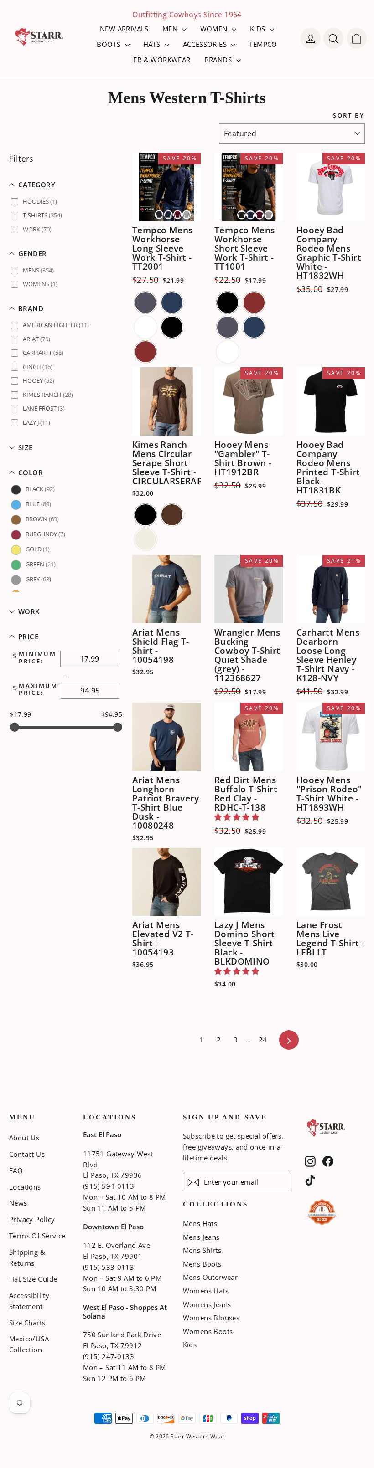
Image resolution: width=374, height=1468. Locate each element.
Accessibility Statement (29, 1301)
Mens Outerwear (210, 1277)
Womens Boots (208, 1331)
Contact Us (27, 1154)
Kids (190, 1344)
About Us (24, 1137)
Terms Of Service (37, 1235)
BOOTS (109, 44)
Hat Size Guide (33, 1278)
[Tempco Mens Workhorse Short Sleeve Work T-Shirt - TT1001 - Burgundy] (254, 302)
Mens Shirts (202, 1250)
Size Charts (27, 1322)
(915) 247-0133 (108, 1356)
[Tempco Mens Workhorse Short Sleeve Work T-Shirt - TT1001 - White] (227, 351)
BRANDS (219, 59)
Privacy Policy (32, 1219)
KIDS (258, 28)
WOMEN (214, 28)
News (18, 1202)
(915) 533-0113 (108, 1267)
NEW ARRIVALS (124, 28)
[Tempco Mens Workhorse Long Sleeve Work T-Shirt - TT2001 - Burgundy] (145, 351)
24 (263, 1039)
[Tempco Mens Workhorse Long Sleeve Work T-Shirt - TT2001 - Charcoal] (145, 302)
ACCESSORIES (206, 44)
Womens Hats (206, 1290)
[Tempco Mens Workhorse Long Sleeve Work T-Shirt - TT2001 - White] (145, 327)
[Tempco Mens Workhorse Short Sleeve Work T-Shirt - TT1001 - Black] (227, 302)
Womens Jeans (207, 1304)
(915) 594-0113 (108, 1186)
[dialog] (357, 38)
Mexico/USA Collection (29, 1344)
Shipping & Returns (27, 1257)
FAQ (16, 1170)
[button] (66, 185)
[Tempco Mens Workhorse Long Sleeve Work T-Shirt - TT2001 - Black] (172, 327)
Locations (25, 1186)
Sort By (349, 115)
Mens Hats (200, 1223)
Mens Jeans (201, 1237)
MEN (171, 28)
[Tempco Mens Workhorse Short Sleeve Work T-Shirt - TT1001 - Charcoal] (227, 327)
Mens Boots (202, 1263)
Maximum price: (38, 690)
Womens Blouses (211, 1317)
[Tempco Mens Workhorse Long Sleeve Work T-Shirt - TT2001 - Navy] (172, 302)
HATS (152, 44)
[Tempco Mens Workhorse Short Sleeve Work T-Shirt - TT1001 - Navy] (254, 327)
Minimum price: (37, 658)
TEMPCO (263, 44)
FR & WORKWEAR (161, 59)
